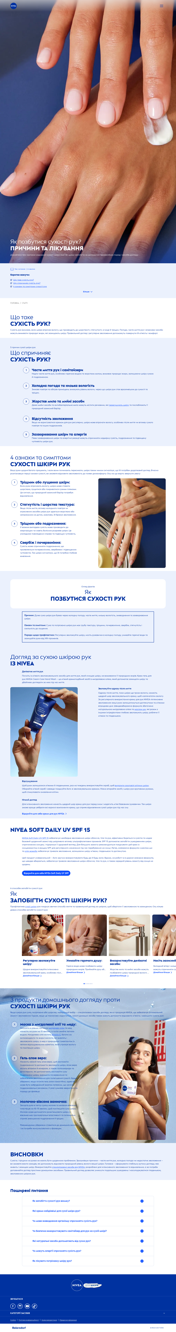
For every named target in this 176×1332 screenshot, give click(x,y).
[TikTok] (34, 1306)
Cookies (13, 1320)
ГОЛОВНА (14, 303)
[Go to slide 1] (84, 983)
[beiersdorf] (19, 1328)
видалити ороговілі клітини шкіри (132, 785)
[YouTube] (27, 1306)
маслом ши (140, 709)
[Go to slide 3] (87, 983)
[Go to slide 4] (88, 983)
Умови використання (49, 1320)
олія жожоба (31, 851)
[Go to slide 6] (91, 983)
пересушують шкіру (119, 405)
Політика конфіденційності (29, 1320)
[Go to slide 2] (85, 983)
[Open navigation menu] (161, 6)
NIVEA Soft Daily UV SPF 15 (35, 838)
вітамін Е (56, 1034)
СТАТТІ (25, 303)
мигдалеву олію (57, 1028)
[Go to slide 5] (90, 983)
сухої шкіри (31, 906)
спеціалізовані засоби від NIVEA (68, 1167)
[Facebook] (12, 1306)
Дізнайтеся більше (31, 976)
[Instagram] (20, 1306)
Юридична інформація (68, 1320)
